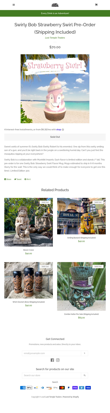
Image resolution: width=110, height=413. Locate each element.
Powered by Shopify (71, 397)
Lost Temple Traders (55, 37)
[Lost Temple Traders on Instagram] (58, 360)
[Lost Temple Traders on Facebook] (52, 360)
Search (55, 382)
